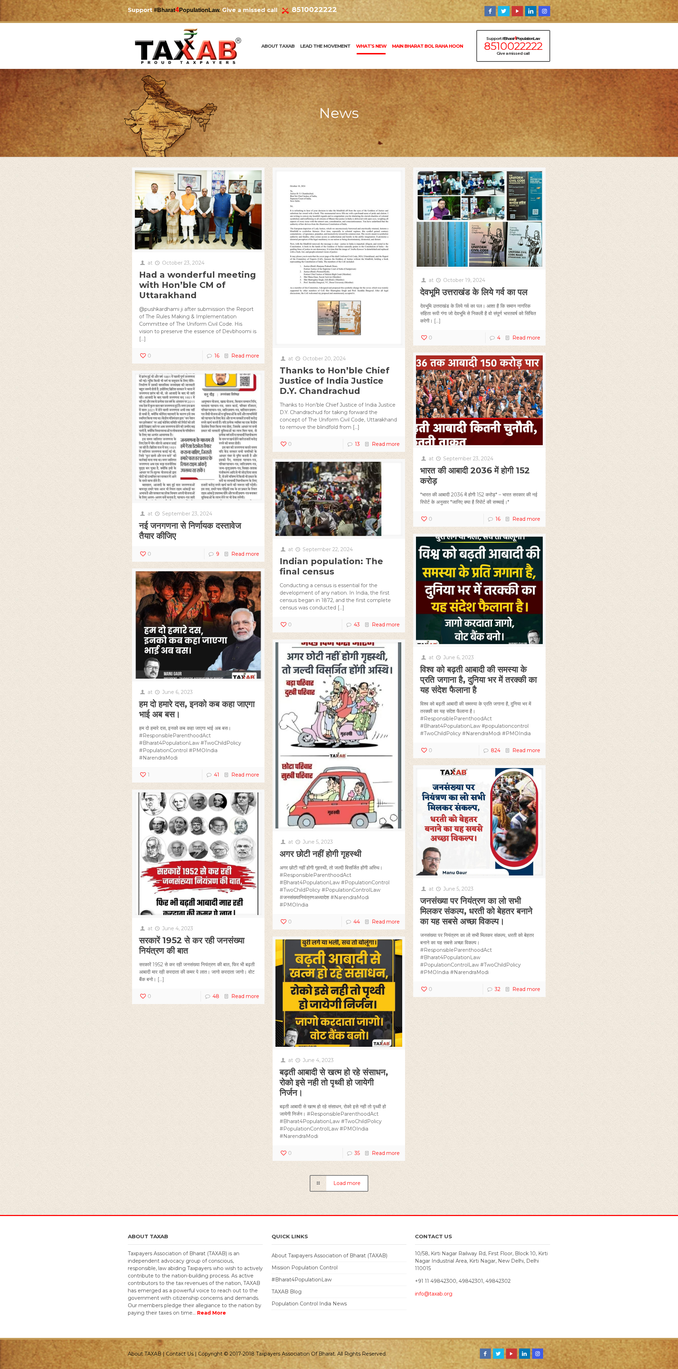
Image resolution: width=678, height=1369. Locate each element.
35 (357, 1153)
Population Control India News (309, 1303)
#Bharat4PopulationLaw (302, 1279)
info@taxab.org (433, 1294)
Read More (211, 1313)
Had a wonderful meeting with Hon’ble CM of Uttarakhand (197, 285)
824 (495, 750)
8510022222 (314, 9)
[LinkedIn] (530, 11)
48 (216, 996)
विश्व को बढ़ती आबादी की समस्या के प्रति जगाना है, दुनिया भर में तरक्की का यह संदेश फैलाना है (478, 679)
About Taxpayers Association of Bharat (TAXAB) (329, 1255)
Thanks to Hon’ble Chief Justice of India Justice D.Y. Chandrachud (334, 380)
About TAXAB (144, 1354)
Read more (245, 356)
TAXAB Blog (287, 1291)
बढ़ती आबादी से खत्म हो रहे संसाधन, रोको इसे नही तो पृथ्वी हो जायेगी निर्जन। (334, 1082)
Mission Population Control (305, 1267)
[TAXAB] (188, 46)
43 (357, 624)
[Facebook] (490, 11)
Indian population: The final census (331, 566)
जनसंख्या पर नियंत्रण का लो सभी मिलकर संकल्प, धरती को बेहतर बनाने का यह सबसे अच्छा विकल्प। (476, 911)
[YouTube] (517, 11)
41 (216, 775)
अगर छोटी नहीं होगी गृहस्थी (320, 854)
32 (497, 989)
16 (216, 356)
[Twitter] (503, 11)
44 (356, 922)
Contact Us (180, 1354)
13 (357, 444)
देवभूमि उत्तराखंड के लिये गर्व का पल (474, 292)
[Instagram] (544, 11)
